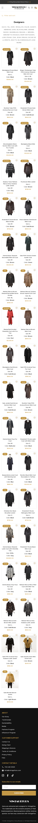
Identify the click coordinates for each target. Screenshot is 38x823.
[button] (2, 8)
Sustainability (6, 723)
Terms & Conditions (9, 751)
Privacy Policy (7, 754)
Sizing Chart (6, 745)
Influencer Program (9, 732)
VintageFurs (10, 820)
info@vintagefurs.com (12, 770)
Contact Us (6, 742)
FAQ (3, 758)
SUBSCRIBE (19, 793)
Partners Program (8, 729)
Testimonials (6, 720)
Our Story (5, 716)
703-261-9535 (9, 767)
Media (4, 726)
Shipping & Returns (8, 748)
